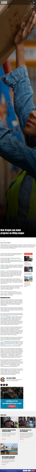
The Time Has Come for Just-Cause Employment (26, 430)
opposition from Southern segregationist (9, 316)
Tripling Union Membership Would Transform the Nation (27, 263)
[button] (1, 385)
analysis (5, 270)
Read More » (4, 464)
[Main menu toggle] (34, 2)
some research (7, 365)
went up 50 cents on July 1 (15, 259)
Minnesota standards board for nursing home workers (10, 341)
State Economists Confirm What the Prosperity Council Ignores (8, 457)
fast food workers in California (11, 344)
